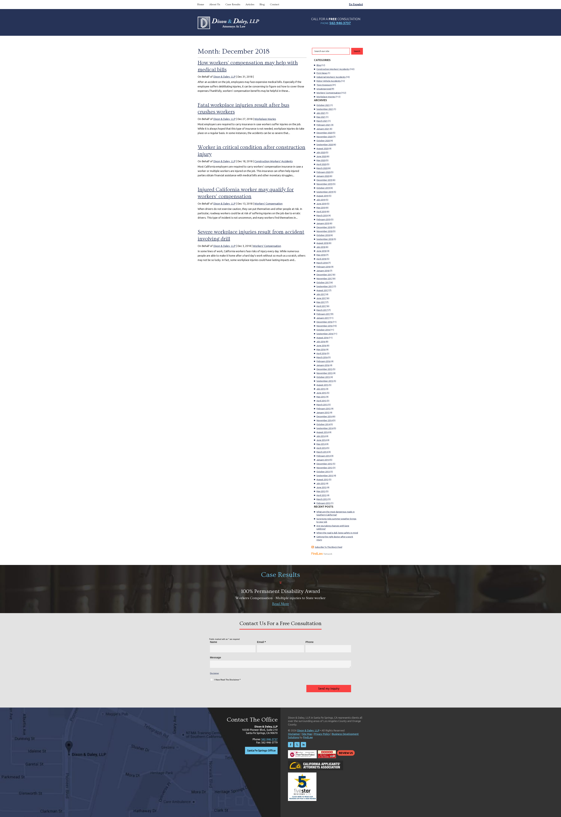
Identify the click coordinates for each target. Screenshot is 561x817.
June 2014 (321, 440)
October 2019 (323, 188)
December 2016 (324, 322)
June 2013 (321, 487)
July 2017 (320, 294)
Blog (262, 4)
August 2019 (322, 196)
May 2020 (320, 160)
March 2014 (322, 452)
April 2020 (321, 164)
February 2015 (323, 408)
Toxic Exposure (324, 85)
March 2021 (322, 121)
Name (213, 642)
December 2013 (324, 463)
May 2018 (320, 255)
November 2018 (324, 231)
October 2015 (323, 377)
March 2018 (322, 263)
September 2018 (324, 239)
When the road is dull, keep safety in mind (337, 533)
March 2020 (322, 168)
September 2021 (324, 109)
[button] (558, 796)
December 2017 (324, 274)
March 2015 (322, 404)
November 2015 (324, 373)
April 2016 (321, 353)
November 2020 (324, 136)
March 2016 (322, 357)
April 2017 (321, 306)
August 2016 (322, 337)
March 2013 (322, 499)
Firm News (321, 73)
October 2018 (323, 235)
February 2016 (323, 361)
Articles (250, 4)
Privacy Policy (322, 733)
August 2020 (322, 148)
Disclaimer (214, 673)
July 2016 (320, 341)
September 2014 (324, 428)
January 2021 (322, 129)
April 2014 (321, 448)
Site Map (307, 733)
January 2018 (322, 270)
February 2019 (323, 219)
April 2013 (321, 495)
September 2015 (324, 381)
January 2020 (322, 176)
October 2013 (323, 471)
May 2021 (320, 117)
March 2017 (322, 310)
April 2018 (321, 259)
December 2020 (324, 132)
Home (200, 4)
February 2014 (323, 456)
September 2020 (324, 144)
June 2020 (321, 156)
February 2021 (323, 125)
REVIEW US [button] (346, 752)
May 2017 (320, 302)
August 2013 (322, 479)
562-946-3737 (340, 23)
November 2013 (324, 467)
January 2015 (322, 412)
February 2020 (323, 172)
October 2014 (323, 424)
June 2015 (321, 393)
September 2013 (324, 475)
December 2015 (324, 369)
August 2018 (322, 243)
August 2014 (322, 432)
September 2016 (324, 333)
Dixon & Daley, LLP (224, 76)
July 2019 (320, 199)
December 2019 (324, 180)
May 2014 (320, 444)
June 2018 (321, 251)
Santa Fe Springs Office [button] (261, 750)
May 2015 (320, 397)
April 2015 (321, 400)
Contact (274, 4)
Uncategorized (323, 89)
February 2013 (323, 503)
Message (215, 657)
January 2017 (322, 318)
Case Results (232, 4)
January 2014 (322, 460)
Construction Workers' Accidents (273, 161)
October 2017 (323, 282)
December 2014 (324, 416)
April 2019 (321, 211)
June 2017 (321, 298)
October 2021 (323, 105)
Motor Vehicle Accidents (328, 81)
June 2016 (321, 345)
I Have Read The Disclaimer (227, 680)
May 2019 (320, 207)
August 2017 (322, 290)
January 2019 (322, 223)
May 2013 (320, 491)
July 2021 (320, 113)
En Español (356, 4)
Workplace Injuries (265, 118)
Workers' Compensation (268, 203)
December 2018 (324, 227)
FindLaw (308, 737)
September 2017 (324, 286)
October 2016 (323, 330)
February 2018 (323, 266)
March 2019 (322, 215)
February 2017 (323, 314)
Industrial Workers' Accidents (331, 77)
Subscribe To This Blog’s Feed (328, 547)
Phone (309, 642)
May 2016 (320, 349)
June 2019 (321, 203)
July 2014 (320, 436)
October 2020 (323, 140)
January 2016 (322, 365)
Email (261, 642)
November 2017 (324, 278)
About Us (214, 4)
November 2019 (324, 184)
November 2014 (324, 420)
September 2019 (324, 192)
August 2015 (322, 385)
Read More (280, 604)
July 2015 (320, 389)
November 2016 (324, 326)
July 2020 (320, 152)
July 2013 (320, 483)
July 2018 (320, 247)
